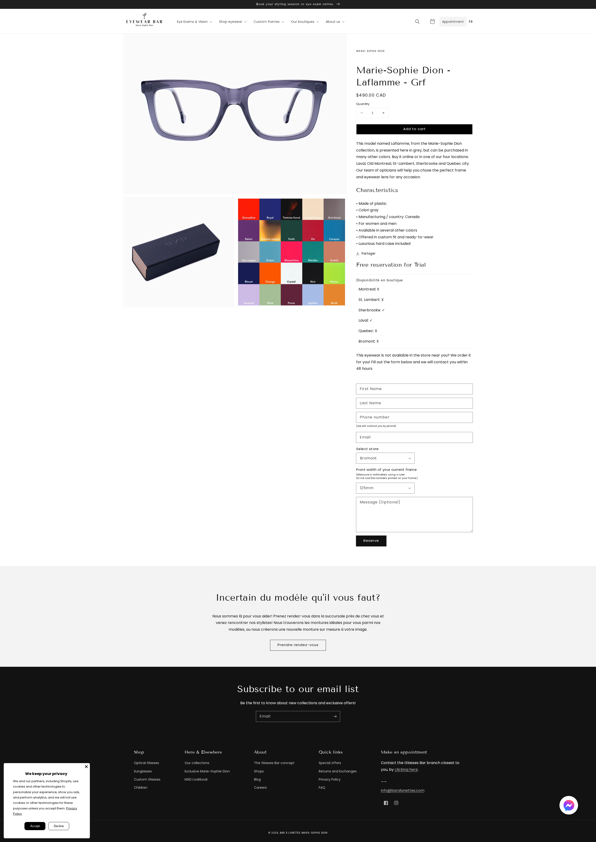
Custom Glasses (147, 779)
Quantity (362, 104)
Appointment (453, 21)
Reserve (371, 540)
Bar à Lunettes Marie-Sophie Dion (303, 833)
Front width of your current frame (386, 469)
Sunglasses (143, 771)
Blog (257, 779)
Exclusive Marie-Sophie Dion (207, 771)
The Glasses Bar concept (274, 763)
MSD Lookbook (196, 779)
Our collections (197, 763)
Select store (367, 448)
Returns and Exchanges (338, 771)
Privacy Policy (330, 779)
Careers (260, 787)
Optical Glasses (146, 763)
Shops (259, 771)
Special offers (330, 763)
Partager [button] (369, 253)
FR (471, 21)
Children (140, 787)
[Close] (86, 766)
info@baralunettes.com (402, 790)
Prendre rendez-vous (298, 644)
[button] (417, 22)
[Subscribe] (335, 716)
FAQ (322, 787)
